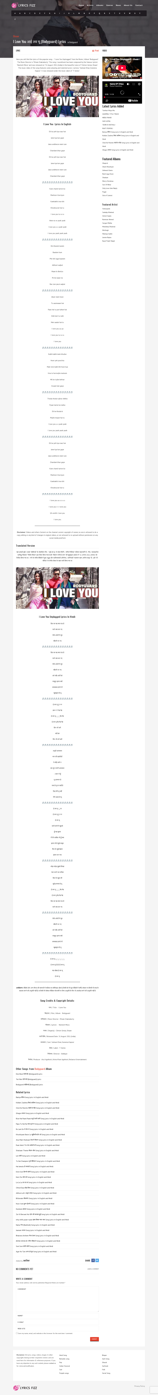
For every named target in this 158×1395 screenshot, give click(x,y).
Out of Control (107, 195)
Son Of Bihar (106, 185)
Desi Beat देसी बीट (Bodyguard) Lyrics (29, 1074)
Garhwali (105, 1366)
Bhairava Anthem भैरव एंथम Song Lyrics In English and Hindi (37, 1236)
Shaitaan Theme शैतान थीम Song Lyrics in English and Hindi (37, 1150)
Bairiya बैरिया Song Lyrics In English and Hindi (32, 1097)
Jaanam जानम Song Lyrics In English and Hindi (32, 1230)
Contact (139, 5)
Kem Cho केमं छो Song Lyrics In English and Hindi (33, 1177)
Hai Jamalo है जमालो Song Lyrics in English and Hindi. (35, 1166)
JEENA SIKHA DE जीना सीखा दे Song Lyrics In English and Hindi (38, 1241)
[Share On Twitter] (97, 1260)
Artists (90, 5)
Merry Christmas (107, 181)
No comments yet (24, 1269)
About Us (128, 5)
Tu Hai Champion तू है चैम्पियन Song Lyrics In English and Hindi (38, 1161)
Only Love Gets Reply (109, 188)
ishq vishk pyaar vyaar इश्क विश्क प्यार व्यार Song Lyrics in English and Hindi (42, 1220)
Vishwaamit (106, 209)
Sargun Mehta (107, 223)
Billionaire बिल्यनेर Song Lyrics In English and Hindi (34, 1198)
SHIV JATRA (106, 121)
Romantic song (64, 1359)
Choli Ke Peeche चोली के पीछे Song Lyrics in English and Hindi (37, 1108)
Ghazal (104, 1362)
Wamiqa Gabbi (107, 234)
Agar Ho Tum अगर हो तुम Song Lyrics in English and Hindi (36, 1251)
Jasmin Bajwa (106, 237)
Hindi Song (63, 1355)
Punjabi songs (64, 1373)
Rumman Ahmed (108, 219)
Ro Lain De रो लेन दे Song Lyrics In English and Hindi (34, 1129)
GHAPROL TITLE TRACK (110, 114)
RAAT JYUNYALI (107, 128)
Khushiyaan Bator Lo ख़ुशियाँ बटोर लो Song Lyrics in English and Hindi (40, 1134)
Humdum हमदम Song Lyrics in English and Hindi (33, 1209)
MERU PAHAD (107, 118)
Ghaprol (105, 163)
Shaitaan (105, 177)
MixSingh (105, 230)
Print (96, 50)
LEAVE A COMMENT (93, 1269)
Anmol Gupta (106, 216)
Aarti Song (105, 1359)
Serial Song (106, 1373)
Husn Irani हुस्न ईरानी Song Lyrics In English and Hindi (35, 1204)
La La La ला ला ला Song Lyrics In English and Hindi (34, 1182)
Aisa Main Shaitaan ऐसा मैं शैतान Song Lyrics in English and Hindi (39, 1140)
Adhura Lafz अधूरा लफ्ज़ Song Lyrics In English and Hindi (36, 1193)
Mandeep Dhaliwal (108, 227)
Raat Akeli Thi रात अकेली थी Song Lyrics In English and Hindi (37, 1145)
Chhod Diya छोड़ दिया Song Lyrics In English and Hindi (35, 1188)
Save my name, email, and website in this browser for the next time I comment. (45, 1333)
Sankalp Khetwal (108, 212)
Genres (109, 5)
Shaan (16, 36)
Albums (99, 5)
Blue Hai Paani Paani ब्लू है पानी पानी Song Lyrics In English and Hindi (40, 1118)
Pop (60, 1362)
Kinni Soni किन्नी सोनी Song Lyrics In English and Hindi (35, 1172)
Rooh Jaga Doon (107, 174)
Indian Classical (64, 1366)
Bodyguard (73, 42)
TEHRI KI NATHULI (108, 125)
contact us (52, 1363)
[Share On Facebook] (93, 1260)
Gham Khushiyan (108, 167)
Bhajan (104, 1355)
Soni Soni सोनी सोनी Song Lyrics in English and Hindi (34, 1246)
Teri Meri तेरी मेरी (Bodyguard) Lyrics (28, 1079)
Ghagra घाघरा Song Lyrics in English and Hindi (32, 1113)
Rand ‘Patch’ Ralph (108, 241)
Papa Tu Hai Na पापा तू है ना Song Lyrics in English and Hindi (37, 1124)
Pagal (104, 192)
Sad (60, 1370)
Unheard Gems (107, 170)
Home (81, 5)
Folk (103, 1370)
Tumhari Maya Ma (108, 110)
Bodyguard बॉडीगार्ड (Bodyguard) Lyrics (29, 1084)
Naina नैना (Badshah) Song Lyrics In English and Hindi (35, 1225)
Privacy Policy (140, 1386)
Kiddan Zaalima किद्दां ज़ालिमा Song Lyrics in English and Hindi (37, 1103)
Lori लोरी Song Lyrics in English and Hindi (30, 1156)
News (118, 5)
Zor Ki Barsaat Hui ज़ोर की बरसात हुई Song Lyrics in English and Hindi (40, 1214)
